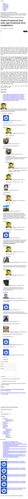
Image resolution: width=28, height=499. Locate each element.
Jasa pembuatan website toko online (10, 441)
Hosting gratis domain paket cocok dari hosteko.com (14, 454)
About (4, 9)
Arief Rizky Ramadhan (14, 331)
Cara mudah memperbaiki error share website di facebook (15, 451)
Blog (4, 422)
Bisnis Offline (8, 419)
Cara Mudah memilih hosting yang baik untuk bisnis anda (15, 444)
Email (2, 366)
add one (9, 113)
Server (7, 436)
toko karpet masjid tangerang (13, 474)
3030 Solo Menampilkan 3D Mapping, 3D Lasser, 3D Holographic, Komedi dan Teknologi (14, 456)
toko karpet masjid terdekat (12, 468)
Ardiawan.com (12, 344)
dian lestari (11, 120)
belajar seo (8, 429)
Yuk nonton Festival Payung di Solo (10, 445)
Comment (3, 376)
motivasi (5, 423)
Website (2, 368)
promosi (4, 425)
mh (9, 190)
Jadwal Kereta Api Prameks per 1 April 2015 (12, 442)
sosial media (5, 431)
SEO (4, 427)
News (4, 424)
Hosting (7, 434)
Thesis (21, 495)
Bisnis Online (8, 420)
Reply (4, 127)
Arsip (2, 414)
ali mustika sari (12, 298)
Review (4, 426)
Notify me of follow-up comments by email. (11, 378)
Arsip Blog (5, 8)
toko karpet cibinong (11, 488)
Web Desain (5, 5)
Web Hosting (6, 6)
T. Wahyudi (14, 133)
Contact (4, 10)
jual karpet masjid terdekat (12, 461)
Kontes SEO (8, 430)
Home (4, 3)
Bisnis (4, 418)
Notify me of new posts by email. (9, 381)
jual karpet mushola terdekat (13, 481)
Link (7, 127)
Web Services (6, 4)
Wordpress (8, 437)
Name (2, 363)
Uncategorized (6, 432)
